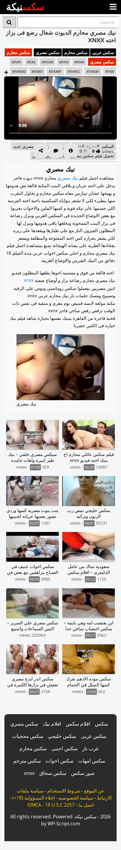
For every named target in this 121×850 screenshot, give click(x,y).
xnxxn (37, 71)
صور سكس (83, 773)
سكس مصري (48, 52)
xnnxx (47, 62)
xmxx (79, 62)
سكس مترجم (27, 760)
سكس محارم (76, 52)
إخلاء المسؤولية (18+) (33, 798)
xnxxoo (19, 71)
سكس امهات (91, 760)
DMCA (34, 805)
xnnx (63, 62)
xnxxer (55, 71)
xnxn (16, 62)
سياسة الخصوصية (75, 798)
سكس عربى (93, 736)
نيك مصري (67, 178)
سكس (101, 723)
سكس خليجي (62, 736)
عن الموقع (94, 791)
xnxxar (92, 71)
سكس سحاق (52, 773)
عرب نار (90, 748)
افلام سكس (78, 723)
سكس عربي (103, 52)
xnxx (109, 71)
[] (9, 22)
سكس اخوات (59, 760)
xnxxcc (74, 71)
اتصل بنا (86, 805)
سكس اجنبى (64, 748)
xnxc (31, 62)
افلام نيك (52, 723)
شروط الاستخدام (63, 791)
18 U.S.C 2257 (60, 805)
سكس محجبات (27, 736)
